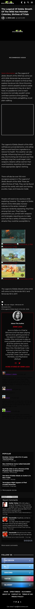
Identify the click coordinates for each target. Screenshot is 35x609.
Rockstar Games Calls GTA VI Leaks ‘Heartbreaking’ (17, 512)
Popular (14, 497)
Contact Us (16, 594)
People (4, 497)
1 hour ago (11, 529)
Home (6, 592)
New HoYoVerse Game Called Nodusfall (16, 464)
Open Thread (15, 592)
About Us (6, 594)
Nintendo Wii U (6, 307)
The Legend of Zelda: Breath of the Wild (13, 309)
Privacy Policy (17, 597)
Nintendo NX (20, 304)
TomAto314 (13, 518)
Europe (7, 304)
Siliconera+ (26, 592)
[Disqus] (17, 395)
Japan (12, 304)
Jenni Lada (11, 18)
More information (8, 73)
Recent (9, 497)
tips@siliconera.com (21, 606)
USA (28, 309)
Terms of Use (27, 594)
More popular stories (9, 490)
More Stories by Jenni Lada (17, 367)
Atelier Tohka (13, 503)
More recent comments (9, 545)
